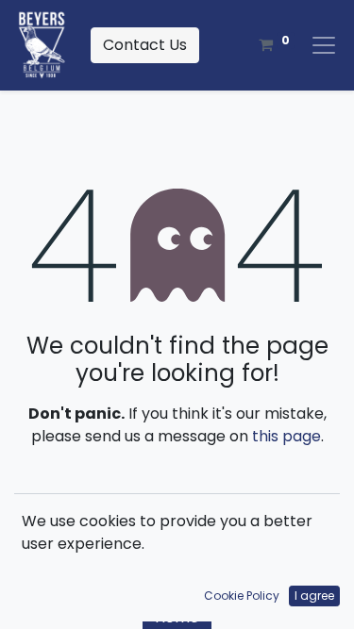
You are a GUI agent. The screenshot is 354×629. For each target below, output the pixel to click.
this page (286, 436)
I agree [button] (314, 596)
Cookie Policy (241, 596)
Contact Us (145, 45)
